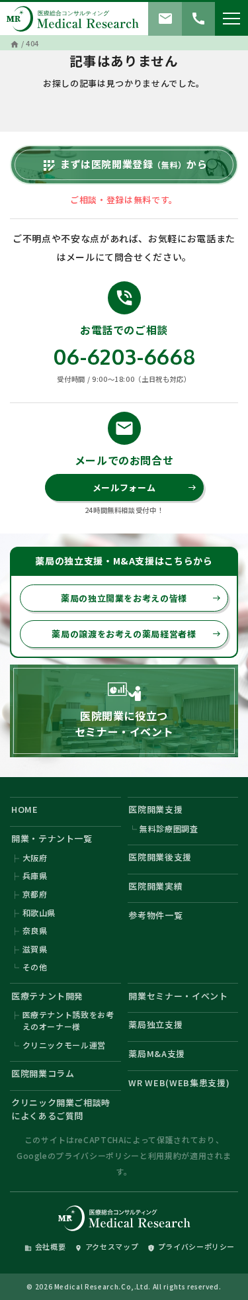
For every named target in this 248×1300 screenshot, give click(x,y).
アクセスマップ (107, 1246)
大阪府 (35, 857)
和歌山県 (39, 912)
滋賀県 (35, 948)
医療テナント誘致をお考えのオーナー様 (68, 1020)
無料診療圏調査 (169, 828)
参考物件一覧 (155, 915)
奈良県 (35, 930)
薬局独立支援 (155, 1024)
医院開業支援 (155, 809)
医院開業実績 (155, 886)
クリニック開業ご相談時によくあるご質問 (60, 1109)
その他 (35, 966)
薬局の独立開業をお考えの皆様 (141, 598)
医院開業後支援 (160, 857)
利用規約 (165, 1155)
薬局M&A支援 (156, 1053)
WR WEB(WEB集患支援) (178, 1082)
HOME (24, 809)
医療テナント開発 (47, 996)
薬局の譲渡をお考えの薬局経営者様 (136, 633)
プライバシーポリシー (98, 1155)
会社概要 (45, 1246)
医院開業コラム (43, 1073)
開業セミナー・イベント (177, 996)
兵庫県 (35, 875)
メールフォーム (144, 487)
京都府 (35, 894)
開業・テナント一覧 (52, 838)
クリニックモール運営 (64, 1044)
